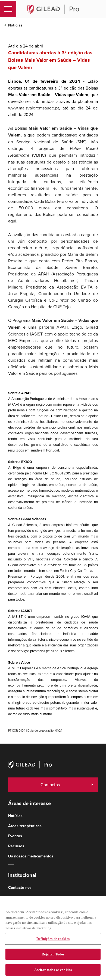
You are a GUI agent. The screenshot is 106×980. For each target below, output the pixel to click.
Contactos (50, 785)
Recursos (16, 846)
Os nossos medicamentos (30, 856)
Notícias (15, 25)
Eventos (15, 836)
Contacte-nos (20, 887)
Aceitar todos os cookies (53, 970)
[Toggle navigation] (8, 9)
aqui (12, 221)
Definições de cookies (53, 939)
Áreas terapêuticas (25, 825)
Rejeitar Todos (53, 954)
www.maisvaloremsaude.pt (33, 108)
